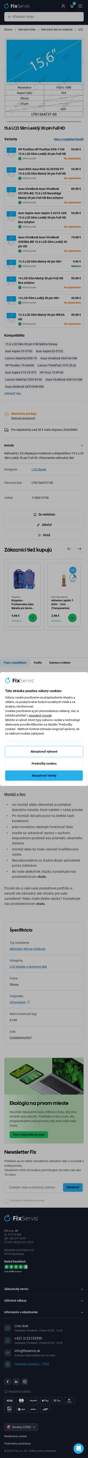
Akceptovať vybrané (44, 751)
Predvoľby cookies (44, 763)
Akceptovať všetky (44, 775)
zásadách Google (40, 715)
